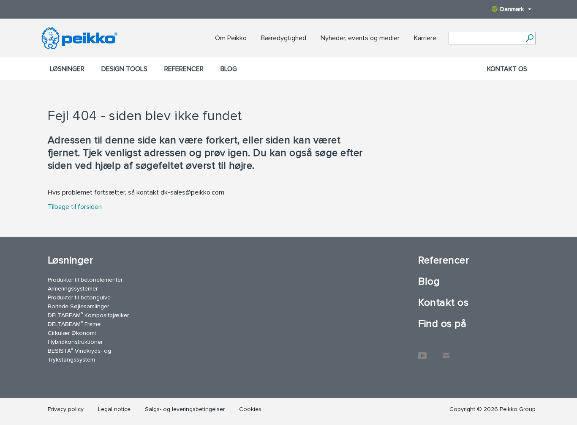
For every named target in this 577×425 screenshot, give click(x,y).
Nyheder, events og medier (360, 38)
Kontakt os (507, 69)
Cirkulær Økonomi (72, 333)
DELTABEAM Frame (74, 324)
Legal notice (114, 409)
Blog (228, 69)
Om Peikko (231, 38)
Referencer (184, 69)
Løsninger (67, 69)
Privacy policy (66, 409)
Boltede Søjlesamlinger (78, 306)
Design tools (124, 69)
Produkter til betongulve (79, 297)
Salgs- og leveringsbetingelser (185, 409)
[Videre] (529, 38)
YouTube (422, 351)
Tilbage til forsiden (75, 207)
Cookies (250, 409)
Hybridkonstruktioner (75, 341)
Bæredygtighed (283, 38)
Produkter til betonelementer (85, 279)
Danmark (512, 9)
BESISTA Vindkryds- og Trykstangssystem (79, 354)
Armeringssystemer (73, 288)
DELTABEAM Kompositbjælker (88, 315)
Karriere (425, 38)
